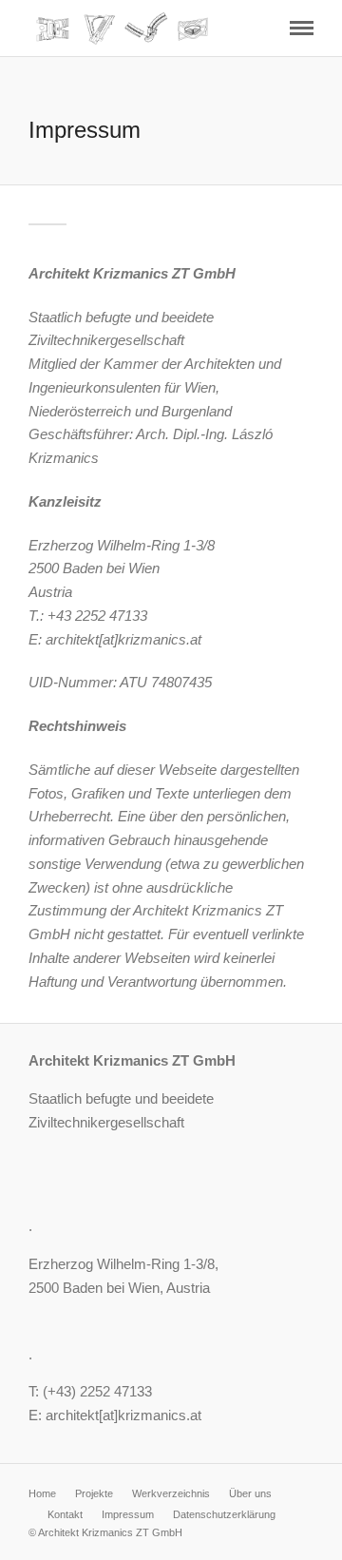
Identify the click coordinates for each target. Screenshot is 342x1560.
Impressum (128, 1514)
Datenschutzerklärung (224, 1514)
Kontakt (65, 1514)
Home (42, 1493)
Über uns (250, 1493)
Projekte (94, 1493)
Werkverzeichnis (171, 1493)
